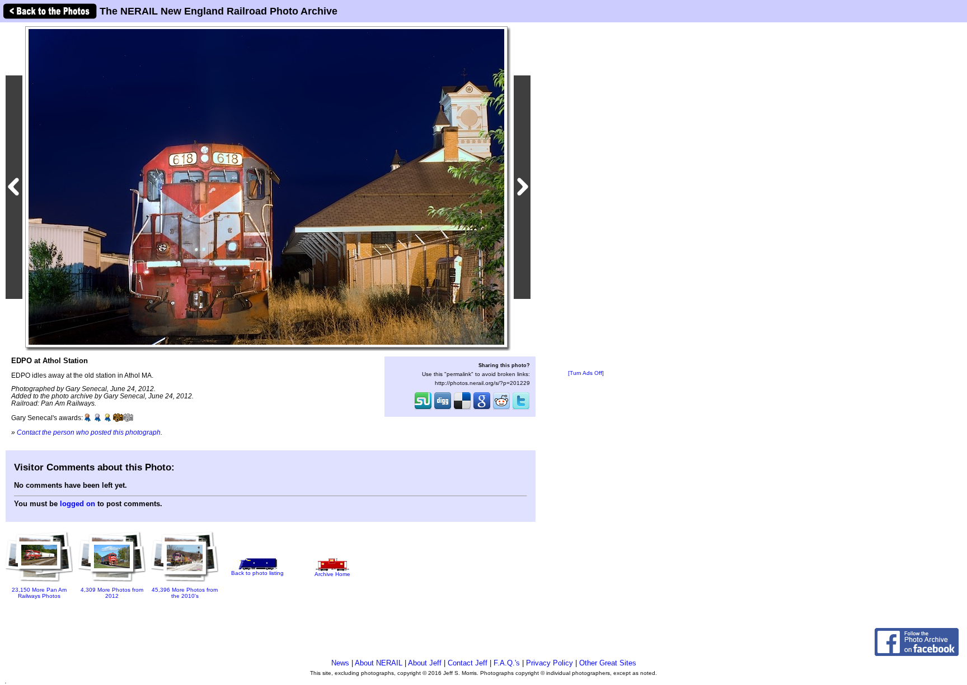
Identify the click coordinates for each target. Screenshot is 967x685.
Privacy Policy (549, 663)
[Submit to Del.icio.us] (462, 408)
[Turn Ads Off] (586, 373)
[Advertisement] (586, 196)
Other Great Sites (607, 663)
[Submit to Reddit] (501, 408)
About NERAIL (378, 663)
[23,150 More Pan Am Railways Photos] (39, 583)
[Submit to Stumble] (423, 408)
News (340, 663)
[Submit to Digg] (443, 408)
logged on (77, 504)
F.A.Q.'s (507, 663)
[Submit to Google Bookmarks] (482, 408)
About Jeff (425, 663)
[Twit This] (521, 408)
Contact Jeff (467, 663)
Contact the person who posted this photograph (89, 432)
